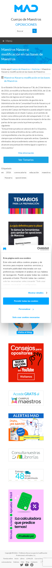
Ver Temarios (26, 159)
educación (34, 172)
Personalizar (24, 309)
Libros (22, 559)
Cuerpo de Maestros (26, 19)
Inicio (16, 559)
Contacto (34, 562)
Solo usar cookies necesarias (26, 317)
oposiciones (20, 177)
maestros (46, 172)
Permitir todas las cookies (26, 301)
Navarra (8, 177)
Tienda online (8, 559)
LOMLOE (29, 559)
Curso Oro (38, 559)
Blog (27, 562)
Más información (26, 153)
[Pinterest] (32, 565)
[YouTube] (26, 565)
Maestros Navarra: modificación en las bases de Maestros (27, 79)
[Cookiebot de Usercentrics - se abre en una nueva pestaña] (37, 249)
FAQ (22, 562)
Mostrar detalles (36, 293)
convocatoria (20, 172)
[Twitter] (21, 565)
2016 (8, 172)
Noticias (36, 69)
